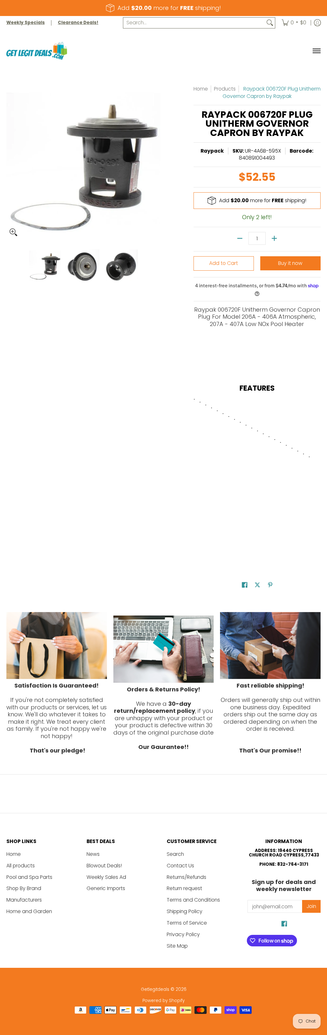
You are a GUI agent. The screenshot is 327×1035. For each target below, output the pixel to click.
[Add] (274, 238)
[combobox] (194, 23)
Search (175, 854)
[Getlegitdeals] (36, 51)
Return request (184, 888)
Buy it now (290, 263)
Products (225, 88)
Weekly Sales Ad (106, 877)
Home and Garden (29, 911)
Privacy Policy (183, 934)
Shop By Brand (23, 888)
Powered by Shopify (163, 1001)
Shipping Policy (184, 911)
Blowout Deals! (104, 865)
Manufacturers (24, 900)
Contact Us (180, 865)
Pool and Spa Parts (29, 877)
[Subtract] (239, 238)
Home (201, 88)
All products (20, 865)
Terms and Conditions (193, 900)
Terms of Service (187, 923)
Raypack (212, 151)
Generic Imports (106, 888)
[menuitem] (294, 23)
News (93, 854)
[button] (244, 585)
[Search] (270, 23)
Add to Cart (223, 263)
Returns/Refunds (186, 877)
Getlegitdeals (155, 989)
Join (311, 906)
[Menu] (316, 51)
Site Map (177, 946)
